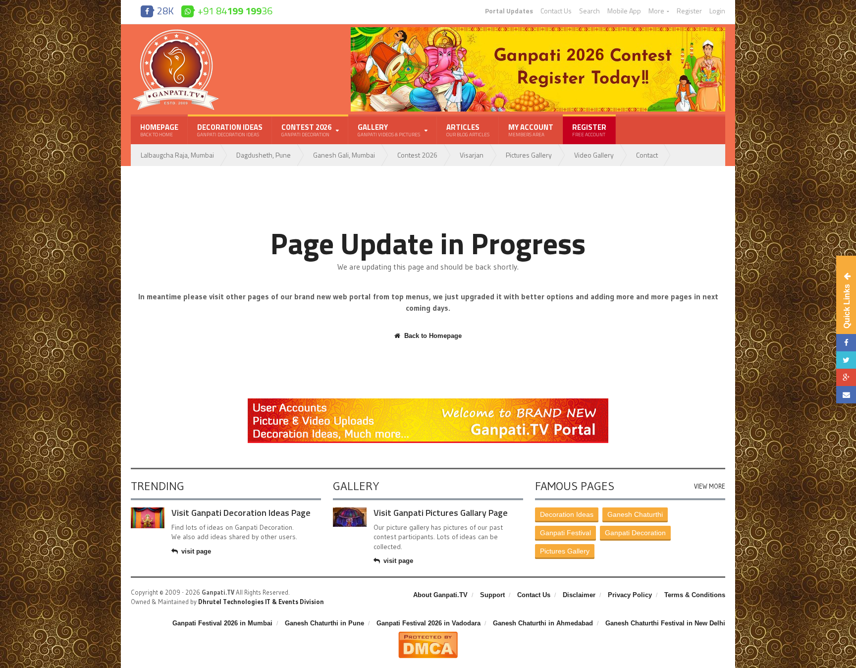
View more (709, 486)
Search (589, 10)
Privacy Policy (630, 595)
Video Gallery (594, 155)
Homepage (159, 129)
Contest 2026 (417, 155)
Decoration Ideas (230, 129)
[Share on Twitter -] (846, 360)
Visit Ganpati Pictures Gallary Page (441, 512)
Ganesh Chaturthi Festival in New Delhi (665, 623)
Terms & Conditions (694, 595)
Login (717, 10)
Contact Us (556, 10)
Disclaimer (579, 595)
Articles (467, 129)
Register (689, 10)
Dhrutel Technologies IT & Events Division (261, 602)
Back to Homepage (433, 336)
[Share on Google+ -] (846, 377)
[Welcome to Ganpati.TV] (428, 402)
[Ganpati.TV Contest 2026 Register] (538, 31)
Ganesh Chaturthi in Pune (324, 623)
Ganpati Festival (565, 533)
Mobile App (624, 10)
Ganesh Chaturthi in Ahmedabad (543, 623)
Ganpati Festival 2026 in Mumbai (222, 623)
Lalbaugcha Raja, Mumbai (177, 155)
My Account (530, 129)
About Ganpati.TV (440, 595)
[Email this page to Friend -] (846, 394)
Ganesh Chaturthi (635, 514)
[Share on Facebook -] (846, 342)
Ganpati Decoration (635, 533)
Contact (647, 155)
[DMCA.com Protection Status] (428, 635)
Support (492, 595)
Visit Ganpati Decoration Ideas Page (241, 512)
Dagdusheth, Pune (263, 155)
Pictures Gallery (529, 155)
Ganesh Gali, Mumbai (344, 155)
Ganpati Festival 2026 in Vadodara (428, 623)
